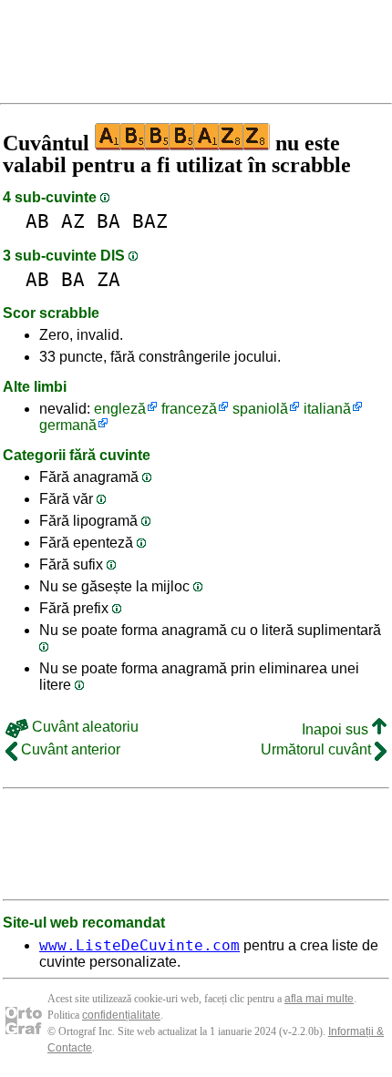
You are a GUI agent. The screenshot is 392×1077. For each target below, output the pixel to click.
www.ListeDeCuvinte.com (139, 945)
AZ (73, 221)
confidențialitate (121, 1015)
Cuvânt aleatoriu (83, 726)
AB (37, 221)
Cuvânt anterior (68, 749)
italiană (327, 408)
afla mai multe (319, 998)
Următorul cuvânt (318, 749)
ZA (108, 279)
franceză (189, 408)
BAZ (150, 221)
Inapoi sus (337, 729)
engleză (120, 408)
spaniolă (260, 408)
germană (68, 425)
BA (108, 221)
